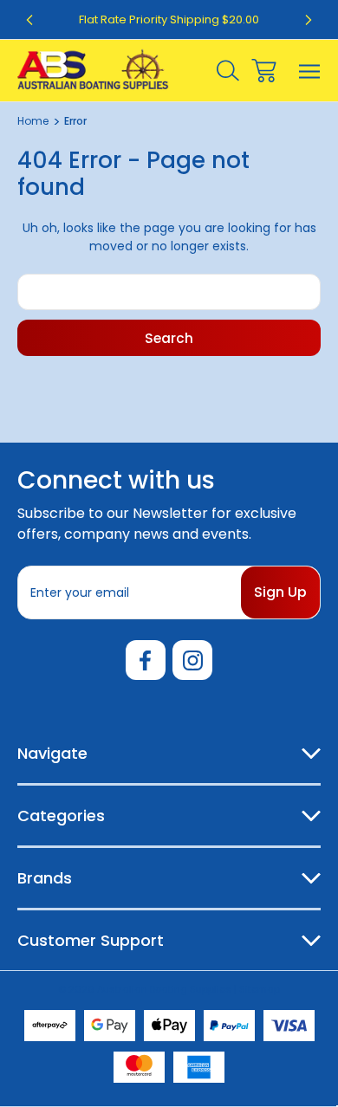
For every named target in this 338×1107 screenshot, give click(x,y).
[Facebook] (146, 660)
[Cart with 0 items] (263, 70)
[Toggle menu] (310, 70)
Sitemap (259, 989)
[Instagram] (192, 660)
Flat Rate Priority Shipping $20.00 (169, 19)
